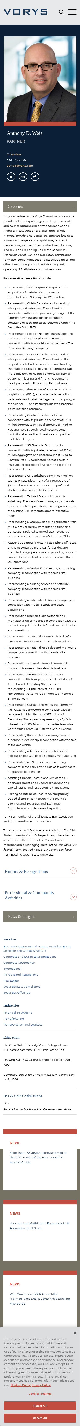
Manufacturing (13, 1018)
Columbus (14, 154)
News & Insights (21, 916)
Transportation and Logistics (22, 1024)
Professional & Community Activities (29, 895)
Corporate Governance (19, 962)
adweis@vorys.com (20, 165)
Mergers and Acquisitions (20, 974)
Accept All (40, 1418)
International (12, 968)
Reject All (39, 1405)
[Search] (61, 12)
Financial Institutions (17, 1012)
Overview (16, 206)
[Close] (75, 1333)
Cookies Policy (21, 1385)
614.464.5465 (18, 160)
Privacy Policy (41, 1385)
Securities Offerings (16, 992)
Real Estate (11, 980)
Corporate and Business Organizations (29, 956)
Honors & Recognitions (26, 871)
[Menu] (72, 12)
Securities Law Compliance (21, 986)
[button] (35, 176)
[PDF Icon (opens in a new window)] (23, 176)
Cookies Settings (40, 1393)
